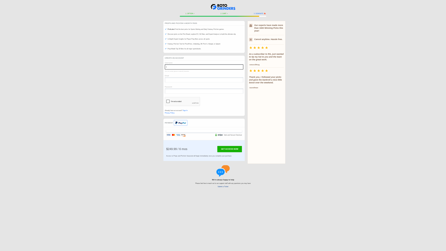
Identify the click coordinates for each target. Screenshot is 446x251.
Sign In (185, 110)
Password (168, 87)
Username (168, 63)
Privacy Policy (170, 113)
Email (167, 76)
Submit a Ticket (223, 186)
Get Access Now (229, 149)
